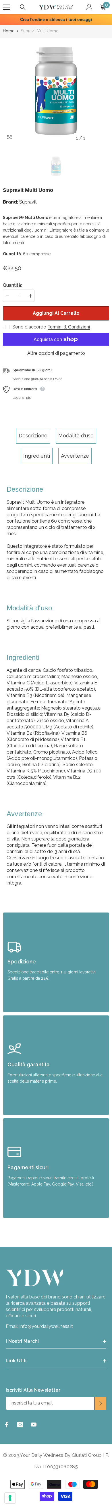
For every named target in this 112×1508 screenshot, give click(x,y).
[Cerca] (22, 7)
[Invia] (100, 1403)
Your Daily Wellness (42, 1455)
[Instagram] (20, 1424)
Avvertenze (75, 456)
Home (8, 31)
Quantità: (12, 285)
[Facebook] (6, 1424)
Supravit (28, 202)
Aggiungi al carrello (56, 313)
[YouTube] (33, 1424)
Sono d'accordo (29, 327)
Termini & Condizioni (69, 326)
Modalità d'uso (76, 436)
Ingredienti (36, 456)
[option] (56, 91)
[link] (56, 962)
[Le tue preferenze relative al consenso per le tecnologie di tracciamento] (10, 1498)
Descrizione (33, 436)
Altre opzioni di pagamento (56, 353)
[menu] (6, 7)
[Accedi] (89, 7)
